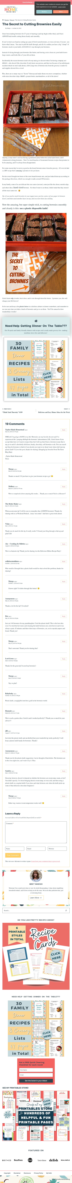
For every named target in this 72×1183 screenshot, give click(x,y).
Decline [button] (44, 11)
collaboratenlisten (12, 561)
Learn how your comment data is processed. (45, 861)
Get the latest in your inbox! (36, 1081)
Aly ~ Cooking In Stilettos (15, 543)
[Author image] (3, 28)
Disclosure (27, 1173)
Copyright (7, 1173)
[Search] (66, 910)
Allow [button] (61, 11)
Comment (10, 823)
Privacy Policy (38, 1173)
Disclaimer (17, 1173)
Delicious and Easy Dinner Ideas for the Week (54, 410)
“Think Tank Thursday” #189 (12, 410)
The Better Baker (11, 504)
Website (51, 849)
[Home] (3, 20)
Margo (9, 28)
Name (8, 849)
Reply (63, 430)
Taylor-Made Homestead (14, 429)
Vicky (7, 524)
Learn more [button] (62, 7)
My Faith (49, 1173)
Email (29, 849)
